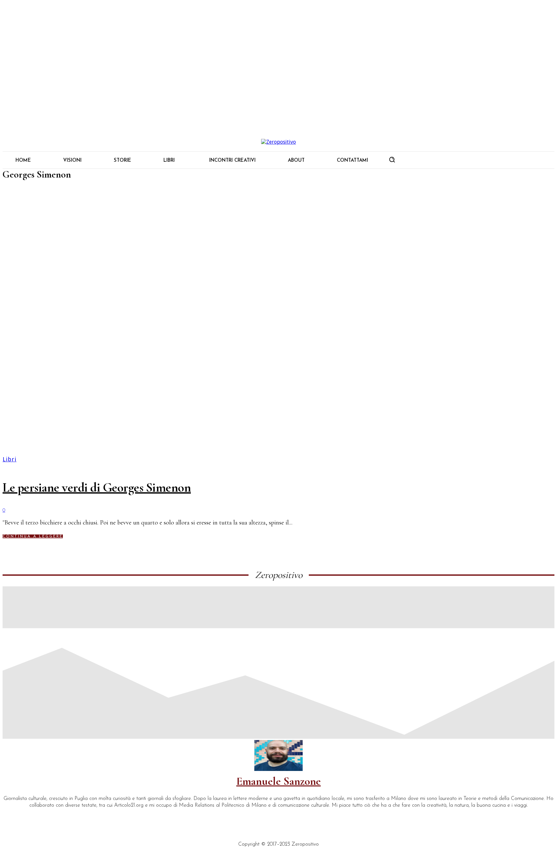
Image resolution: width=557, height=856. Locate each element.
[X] (49, 816)
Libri (9, 459)
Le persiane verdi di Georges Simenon (97, 487)
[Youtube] (64, 816)
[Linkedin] (20, 816)
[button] (392, 159)
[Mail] (35, 816)
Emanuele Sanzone (278, 781)
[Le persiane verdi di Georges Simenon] (278, 325)
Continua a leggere (33, 536)
